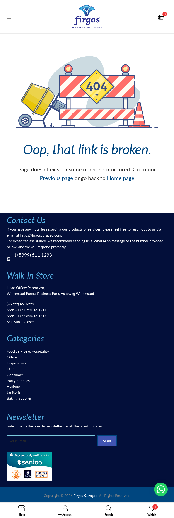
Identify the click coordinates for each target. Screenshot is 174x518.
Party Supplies (18, 380)
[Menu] (11, 16)
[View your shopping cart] (161, 16)
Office (12, 357)
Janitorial (14, 392)
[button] (161, 489)
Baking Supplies (19, 398)
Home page (120, 177)
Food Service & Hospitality (28, 351)
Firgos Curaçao (85, 495)
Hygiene (13, 386)
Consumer (15, 374)
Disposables (16, 362)
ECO (10, 368)
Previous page (56, 177)
